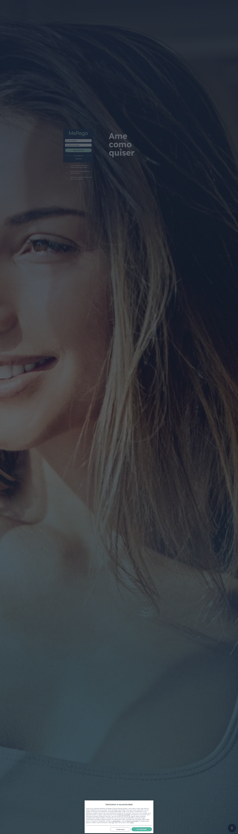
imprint (132, 822)
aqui (113, 822)
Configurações (116, 821)
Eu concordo (142, 829)
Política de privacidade (124, 814)
